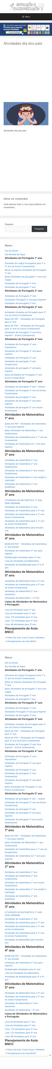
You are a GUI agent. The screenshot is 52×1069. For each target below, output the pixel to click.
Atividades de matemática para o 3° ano (24, 510)
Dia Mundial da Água (15, 254)
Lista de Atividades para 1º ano (20, 610)
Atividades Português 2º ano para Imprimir (25, 300)
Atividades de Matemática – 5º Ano (22, 598)
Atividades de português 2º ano (20, 303)
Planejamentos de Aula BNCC (21, 641)
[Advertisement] (26, 75)
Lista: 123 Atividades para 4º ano (21, 621)
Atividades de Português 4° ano (20, 358)
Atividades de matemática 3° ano (21, 507)
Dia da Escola (11, 251)
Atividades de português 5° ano (20, 397)
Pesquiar (9, 224)
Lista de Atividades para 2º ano (20, 613)
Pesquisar (39, 229)
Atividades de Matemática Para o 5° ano (24, 581)
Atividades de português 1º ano (20, 287)
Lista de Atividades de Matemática (22, 561)
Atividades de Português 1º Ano (20, 283)
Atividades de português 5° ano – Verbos (25, 387)
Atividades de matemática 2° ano (21, 460)
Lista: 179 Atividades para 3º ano (21, 617)
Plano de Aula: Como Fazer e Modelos (26, 637)
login (26, 204)
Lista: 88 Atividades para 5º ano (20, 624)
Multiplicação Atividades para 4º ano (23, 557)
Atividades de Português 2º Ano (20, 296)
